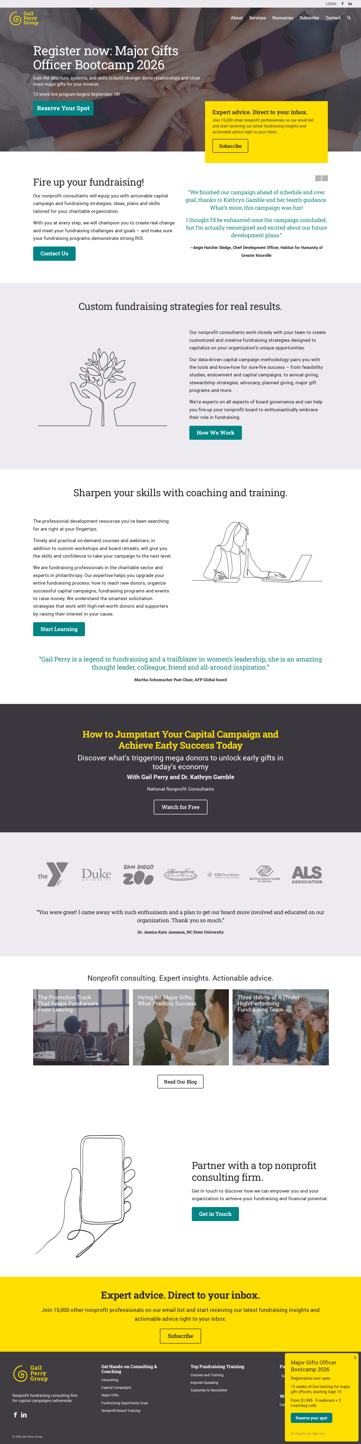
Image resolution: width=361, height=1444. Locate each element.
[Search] (349, 17)
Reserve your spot (311, 1417)
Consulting (109, 1379)
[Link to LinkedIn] (350, 3)
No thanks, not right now (308, 1433)
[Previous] (318, 178)
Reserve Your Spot (63, 108)
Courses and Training (207, 1375)
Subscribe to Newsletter (209, 1390)
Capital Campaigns (116, 1387)
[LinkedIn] (24, 1415)
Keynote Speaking (204, 1382)
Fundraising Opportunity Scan (124, 1403)
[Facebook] (15, 1415)
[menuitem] (329, 3)
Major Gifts (110, 1395)
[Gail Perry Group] (24, 17)
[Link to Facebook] (342, 3)
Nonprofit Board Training (120, 1410)
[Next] (325, 178)
